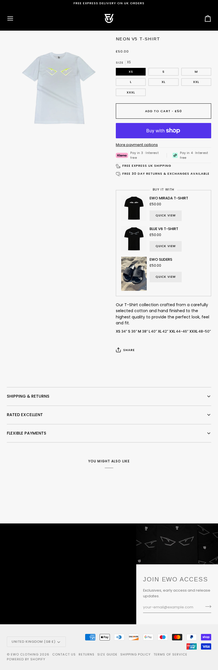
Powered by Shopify (26, 659)
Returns (87, 654)
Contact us (64, 654)
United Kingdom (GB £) (34, 641)
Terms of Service (170, 654)
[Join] (206, 606)
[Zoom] (17, 127)
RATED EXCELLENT (25, 415)
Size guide (107, 654)
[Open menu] (15, 18)
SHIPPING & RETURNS (28, 396)
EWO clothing (25, 654)
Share (129, 350)
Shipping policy (135, 654)
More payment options (137, 144)
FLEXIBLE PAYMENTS (26, 433)
